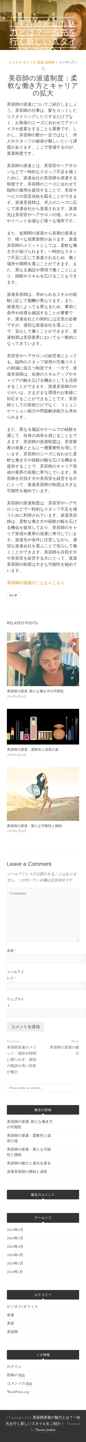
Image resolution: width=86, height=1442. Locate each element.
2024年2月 (15, 1263)
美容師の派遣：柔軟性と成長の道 (32, 749)
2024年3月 (15, 1255)
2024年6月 (15, 1230)
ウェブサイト (15, 1002)
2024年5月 (15, 1238)
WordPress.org (18, 1392)
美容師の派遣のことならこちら (36, 582)
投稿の (16, 1375)
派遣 (40, 62)
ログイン (14, 1366)
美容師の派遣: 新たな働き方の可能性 (35, 691)
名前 (11, 951)
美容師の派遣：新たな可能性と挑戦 (34, 826)
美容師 (50, 62)
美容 (10, 1323)
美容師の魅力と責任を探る (29, 1163)
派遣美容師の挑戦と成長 (27, 1171)
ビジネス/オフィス (22, 62)
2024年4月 (15, 1246)
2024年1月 (15, 1272)
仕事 (13, 595)
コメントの (19, 1383)
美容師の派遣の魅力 (64, 1050)
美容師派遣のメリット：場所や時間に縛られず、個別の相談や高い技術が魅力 (21, 1059)
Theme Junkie (45, 1429)
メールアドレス (15, 975)
